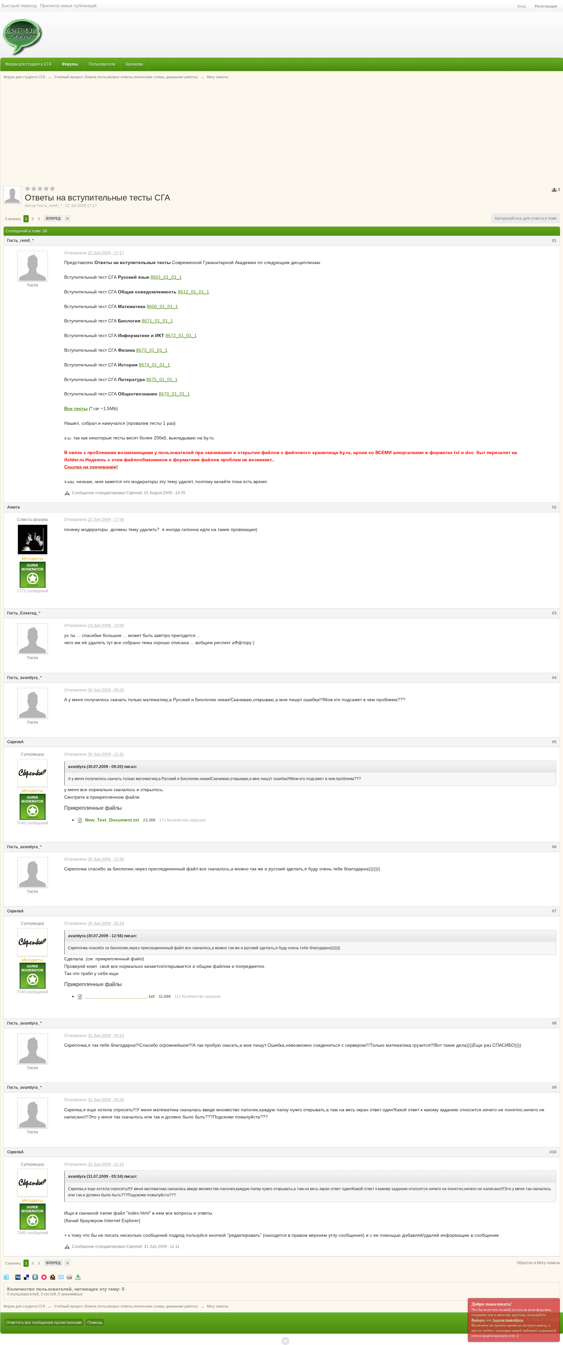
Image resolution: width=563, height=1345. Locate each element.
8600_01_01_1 (162, 306)
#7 (554, 911)
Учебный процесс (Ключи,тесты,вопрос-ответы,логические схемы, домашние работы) (126, 1306)
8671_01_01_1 (157, 320)
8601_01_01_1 (166, 277)
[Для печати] (69, 1276)
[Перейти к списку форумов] (21, 34)
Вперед (53, 218)
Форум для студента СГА (28, 64)
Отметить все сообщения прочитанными (44, 1322)
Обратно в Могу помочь (538, 1263)
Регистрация (546, 6)
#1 (554, 240)
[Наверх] (285, 1341)
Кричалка (134, 64)
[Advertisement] (281, 132)
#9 (554, 1087)
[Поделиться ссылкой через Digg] (18, 1276)
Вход (521, 6)
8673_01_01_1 (151, 350)
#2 (554, 507)
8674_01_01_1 (154, 364)
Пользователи (102, 64)
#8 (554, 1023)
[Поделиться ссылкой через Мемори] (44, 1276)
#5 (554, 742)
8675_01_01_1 (162, 379)
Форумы (70, 64)
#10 (553, 1152)
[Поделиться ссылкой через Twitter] (6, 1276)
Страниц (13, 219)
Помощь (95, 1322)
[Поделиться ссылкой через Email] (61, 1276)
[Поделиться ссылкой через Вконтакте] (35, 1276)
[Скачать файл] (79, 819)
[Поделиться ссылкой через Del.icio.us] (26, 1276)
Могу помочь (217, 1306)
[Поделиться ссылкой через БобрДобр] (52, 1276)
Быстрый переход (19, 5)
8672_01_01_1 (181, 335)
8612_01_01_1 (193, 291)
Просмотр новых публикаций (68, 5)
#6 (554, 847)
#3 (554, 613)
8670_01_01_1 (174, 393)
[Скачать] (77, 1276)
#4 (554, 677)
